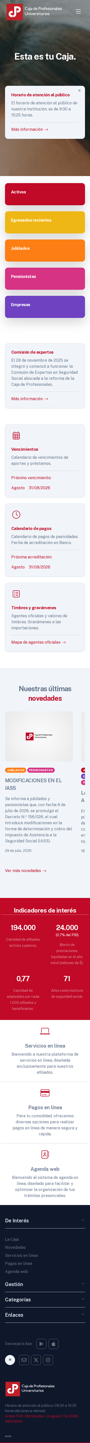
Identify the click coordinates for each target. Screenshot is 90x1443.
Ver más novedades (23, 870)
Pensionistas (41, 770)
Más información (27, 398)
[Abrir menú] (78, 11)
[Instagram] (41, 1344)
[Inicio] (37, 12)
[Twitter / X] (36, 1360)
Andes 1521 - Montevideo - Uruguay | (33, 1416)
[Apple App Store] (53, 1344)
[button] (83, 1221)
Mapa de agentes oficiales (35, 642)
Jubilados (15, 770)
